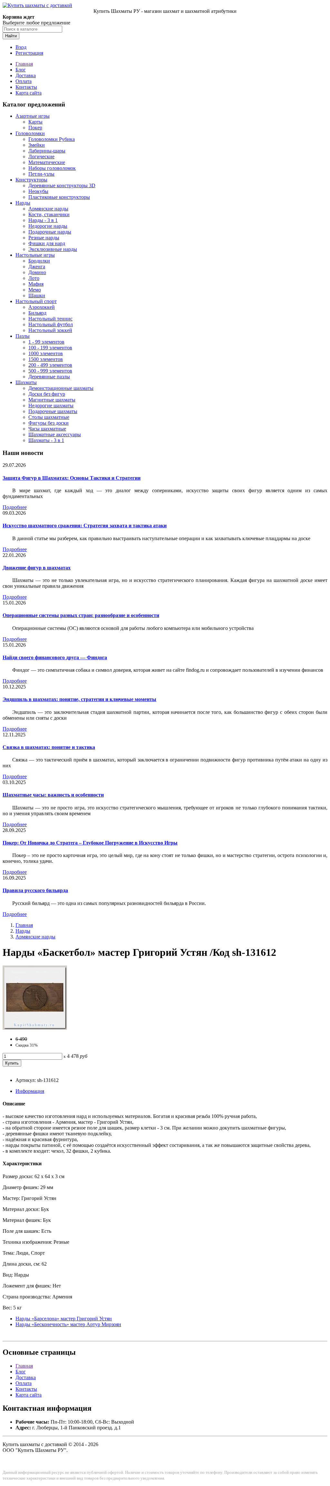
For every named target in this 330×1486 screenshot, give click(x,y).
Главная (24, 64)
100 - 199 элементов (50, 347)
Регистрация (29, 53)
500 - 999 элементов (50, 371)
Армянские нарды (48, 208)
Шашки (36, 295)
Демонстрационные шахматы (60, 388)
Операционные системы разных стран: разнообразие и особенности (81, 615)
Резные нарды (43, 237)
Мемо (34, 289)
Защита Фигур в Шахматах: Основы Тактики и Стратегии (72, 478)
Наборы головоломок (52, 168)
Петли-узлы (41, 174)
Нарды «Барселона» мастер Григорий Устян (63, 1318)
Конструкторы (31, 179)
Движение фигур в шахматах (37, 567)
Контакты (26, 87)
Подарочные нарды (49, 232)
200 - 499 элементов (50, 365)
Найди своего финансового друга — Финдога (55, 657)
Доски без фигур (46, 394)
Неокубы (38, 191)
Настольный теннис (50, 318)
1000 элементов (45, 353)
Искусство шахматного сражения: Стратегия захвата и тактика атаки (85, 525)
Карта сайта (28, 93)
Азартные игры (32, 116)
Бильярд (37, 313)
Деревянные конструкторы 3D (61, 185)
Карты (35, 122)
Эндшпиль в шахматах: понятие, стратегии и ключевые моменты (79, 699)
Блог (20, 69)
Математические (46, 162)
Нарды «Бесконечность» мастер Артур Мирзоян (68, 1324)
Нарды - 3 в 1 (43, 220)
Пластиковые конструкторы (59, 197)
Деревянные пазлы (49, 376)
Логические (41, 156)
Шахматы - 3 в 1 (46, 440)
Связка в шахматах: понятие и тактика (49, 747)
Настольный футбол (50, 324)
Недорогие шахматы (50, 405)
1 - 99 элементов (46, 342)
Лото (33, 278)
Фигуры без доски (48, 423)
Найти (11, 35)
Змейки (36, 145)
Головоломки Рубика (51, 139)
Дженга (36, 266)
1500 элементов (45, 359)
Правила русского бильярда (35, 890)
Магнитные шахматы (51, 399)
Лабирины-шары (46, 150)
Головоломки (30, 133)
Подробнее (15, 507)
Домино (37, 272)
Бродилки (39, 260)
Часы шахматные (47, 428)
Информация (29, 1091)
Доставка (25, 75)
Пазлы (22, 336)
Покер (35, 127)
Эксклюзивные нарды (52, 249)
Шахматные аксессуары (54, 434)
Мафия (36, 284)
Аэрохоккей (41, 307)
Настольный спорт (36, 301)
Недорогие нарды (47, 226)
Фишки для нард (46, 243)
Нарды (22, 203)
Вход (20, 47)
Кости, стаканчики (49, 214)
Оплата (23, 81)
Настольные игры (35, 255)
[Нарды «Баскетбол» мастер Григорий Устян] (35, 1028)
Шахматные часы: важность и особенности (53, 795)
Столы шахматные (48, 417)
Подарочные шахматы (52, 411)
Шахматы (26, 382)
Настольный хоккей (50, 330)
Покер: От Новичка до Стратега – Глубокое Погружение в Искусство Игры (90, 842)
